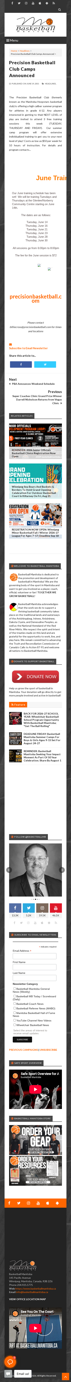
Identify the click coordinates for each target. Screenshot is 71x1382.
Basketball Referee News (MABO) (35, 1008)
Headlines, (50, 83)
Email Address (22, 951)
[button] (9, 870)
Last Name (19, 972)
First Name (19, 962)
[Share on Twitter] (45, 364)
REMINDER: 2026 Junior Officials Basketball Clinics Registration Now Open (34, 453)
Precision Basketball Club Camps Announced (32, 69)
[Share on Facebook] (21, 364)
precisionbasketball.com (36, 298)
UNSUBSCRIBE (48, 1049)
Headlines (25, 50)
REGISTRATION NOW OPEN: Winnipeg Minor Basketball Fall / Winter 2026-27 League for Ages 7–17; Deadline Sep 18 (35, 532)
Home (14, 50)
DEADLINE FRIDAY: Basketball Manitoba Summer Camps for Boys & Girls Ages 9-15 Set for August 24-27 (42, 738)
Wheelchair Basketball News (32, 1025)
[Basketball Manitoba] (35, 24)
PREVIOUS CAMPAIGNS (23, 1049)
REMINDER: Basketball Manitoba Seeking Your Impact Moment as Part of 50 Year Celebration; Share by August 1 (42, 756)
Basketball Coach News (30, 1003)
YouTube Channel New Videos (33, 1020)
